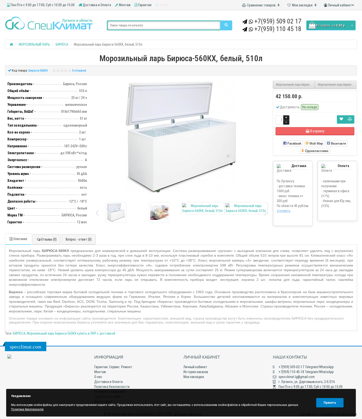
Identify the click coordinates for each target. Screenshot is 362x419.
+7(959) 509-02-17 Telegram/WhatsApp (306, 367)
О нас (163, 5)
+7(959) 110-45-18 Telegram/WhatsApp (306, 372)
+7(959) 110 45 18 (277, 29)
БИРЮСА (19, 333)
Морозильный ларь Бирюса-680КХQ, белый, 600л (337, 84)
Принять (330, 402)
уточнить (283, 211)
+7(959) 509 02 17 (277, 21)
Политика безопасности (112, 387)
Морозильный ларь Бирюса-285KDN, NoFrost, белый (295, 84)
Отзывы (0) (49, 239)
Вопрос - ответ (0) (79, 239)
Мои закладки (193, 377)
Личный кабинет (195, 367)
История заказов (195, 372)
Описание (20, 239)
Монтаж (124, 5)
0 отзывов (79, 70)
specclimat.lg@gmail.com (296, 377)
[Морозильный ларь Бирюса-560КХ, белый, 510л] (181, 136)
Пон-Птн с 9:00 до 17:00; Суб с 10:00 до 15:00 (42, 5)
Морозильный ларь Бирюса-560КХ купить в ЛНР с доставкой (71, 333)
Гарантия (144, 5)
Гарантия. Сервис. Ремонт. (113, 367)
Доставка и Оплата (96, 5)
